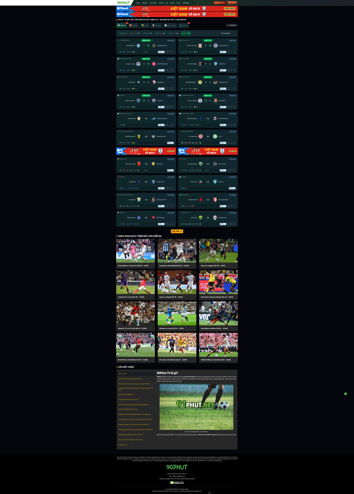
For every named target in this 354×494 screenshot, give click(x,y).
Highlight (145, 3)
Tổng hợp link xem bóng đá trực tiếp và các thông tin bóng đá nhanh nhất (135, 389)
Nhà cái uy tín (219, 3)
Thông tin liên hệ (122, 445)
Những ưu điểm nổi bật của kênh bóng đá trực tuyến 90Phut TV (134, 384)
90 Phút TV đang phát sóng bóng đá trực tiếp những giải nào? (133, 404)
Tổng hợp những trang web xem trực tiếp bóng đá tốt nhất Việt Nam (135, 429)
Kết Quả (172, 3)
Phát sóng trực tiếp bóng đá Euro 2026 (128, 409)
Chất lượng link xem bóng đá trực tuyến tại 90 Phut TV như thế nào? (135, 419)
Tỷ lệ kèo (161, 3)
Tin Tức (178, 3)
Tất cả (187, 33)
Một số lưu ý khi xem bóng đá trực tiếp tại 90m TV (130, 439)
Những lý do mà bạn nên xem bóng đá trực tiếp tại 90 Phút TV (133, 424)
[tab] (121, 25)
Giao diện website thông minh (125, 394)
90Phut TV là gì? (122, 374)
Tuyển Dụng (186, 3)
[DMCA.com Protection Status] (177, 482)
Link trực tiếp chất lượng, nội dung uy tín (128, 399)
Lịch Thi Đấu (153, 3)
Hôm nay (161, 33)
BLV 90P (148, 33)
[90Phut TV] (123, 2)
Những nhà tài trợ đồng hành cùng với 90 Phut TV (130, 434)
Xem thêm (175, 231)
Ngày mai (174, 33)
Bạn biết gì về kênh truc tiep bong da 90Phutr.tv (130, 379)
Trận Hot (135, 33)
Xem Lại (138, 3)
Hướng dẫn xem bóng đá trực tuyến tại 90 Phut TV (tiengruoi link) (134, 414)
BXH (167, 3)
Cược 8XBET (232, 3)
